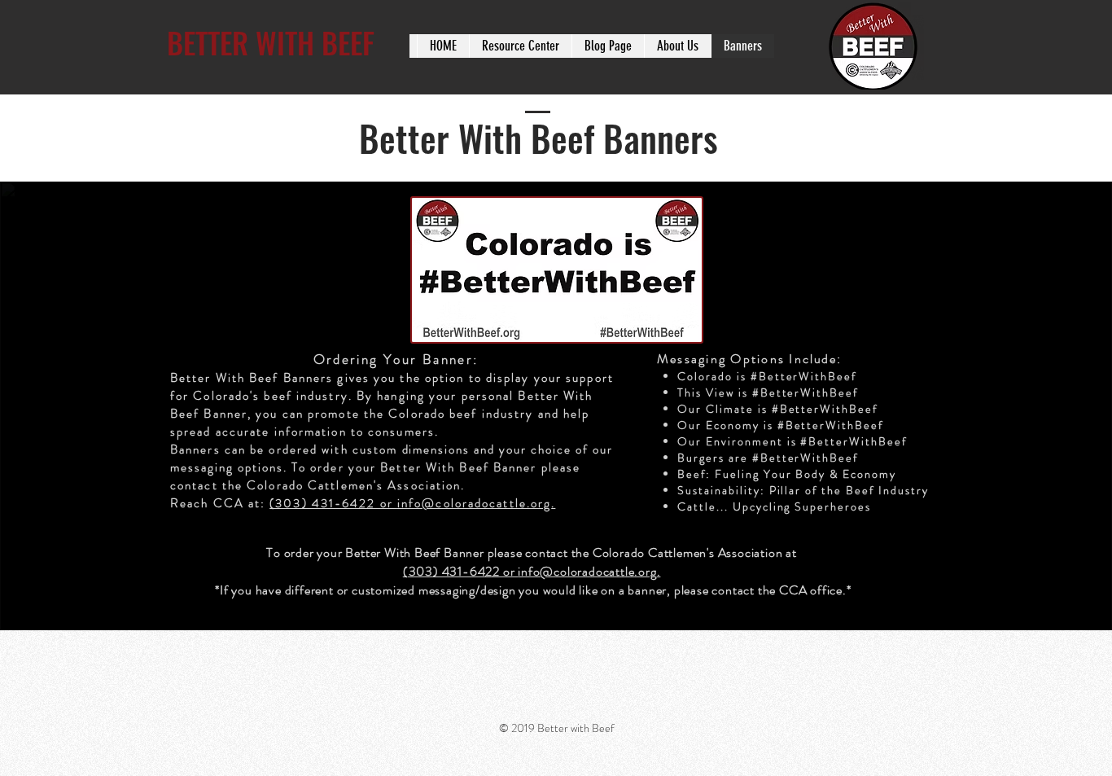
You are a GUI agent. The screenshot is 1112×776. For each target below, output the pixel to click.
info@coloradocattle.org (474, 503)
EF (362, 42)
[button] (520, 46)
